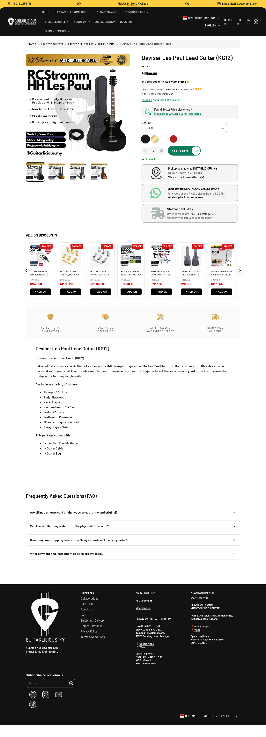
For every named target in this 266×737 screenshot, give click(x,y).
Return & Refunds (91, 626)
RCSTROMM (106, 44)
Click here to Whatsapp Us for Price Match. (178, 113)
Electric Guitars (52, 44)
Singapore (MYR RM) (202, 18)
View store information (183, 177)
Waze (142, 647)
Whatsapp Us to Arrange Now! (186, 197)
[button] (79, 4)
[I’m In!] (71, 683)
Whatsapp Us (143, 607)
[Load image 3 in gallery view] (78, 171)
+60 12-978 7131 (199, 598)
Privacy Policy (89, 631)
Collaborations (89, 598)
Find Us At (87, 604)
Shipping (147, 99)
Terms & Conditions (93, 636)
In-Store (132, 3)
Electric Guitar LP (80, 44)
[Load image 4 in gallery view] (99, 171)
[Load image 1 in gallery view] (35, 171)
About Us (86, 609)
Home (32, 44)
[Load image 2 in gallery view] (56, 171)
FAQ (83, 615)
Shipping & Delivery (93, 620)
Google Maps (146, 643)
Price (145, 66)
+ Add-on (40, 291)
